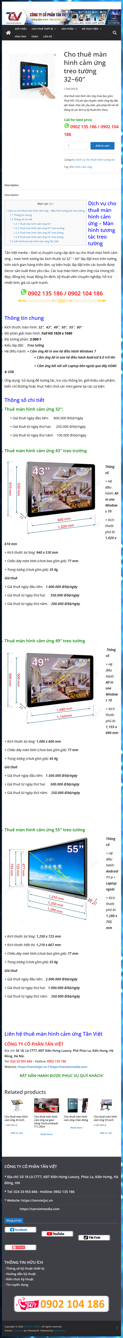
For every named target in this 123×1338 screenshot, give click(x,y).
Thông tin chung (21, 215)
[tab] (11, 186)
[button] (54, 29)
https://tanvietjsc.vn (33, 1067)
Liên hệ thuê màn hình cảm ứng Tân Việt (34, 241)
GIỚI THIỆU (21, 28)
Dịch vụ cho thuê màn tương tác (95, 159)
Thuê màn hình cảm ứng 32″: (32, 223)
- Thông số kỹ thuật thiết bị (24, 1268)
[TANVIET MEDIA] (61, 11)
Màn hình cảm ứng (81, 167)
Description (11, 185)
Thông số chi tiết (21, 219)
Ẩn (51, 203)
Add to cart (102, 145)
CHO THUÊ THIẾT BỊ (42, 28)
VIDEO (34, 36)
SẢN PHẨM (67, 28)
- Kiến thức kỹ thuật (18, 1279)
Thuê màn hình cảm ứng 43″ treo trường (38, 228)
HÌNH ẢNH (20, 36)
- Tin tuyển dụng (16, 1285)
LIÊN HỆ (47, 36)
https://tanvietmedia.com (68, 1067)
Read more (47, 1134)
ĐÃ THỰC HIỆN (90, 28)
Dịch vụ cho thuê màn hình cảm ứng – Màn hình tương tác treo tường (45, 210)
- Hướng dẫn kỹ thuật (20, 1274)
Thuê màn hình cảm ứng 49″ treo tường (38, 232)
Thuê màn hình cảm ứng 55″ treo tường (38, 237)
